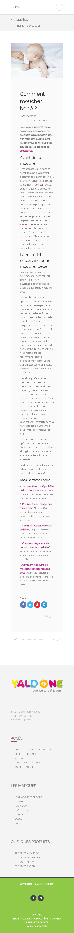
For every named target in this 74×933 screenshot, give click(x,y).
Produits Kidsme (25, 862)
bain (42, 184)
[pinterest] (41, 898)
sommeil (29, 224)
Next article (46, 639)
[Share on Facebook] (23, 604)
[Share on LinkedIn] (44, 604)
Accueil (37, 914)
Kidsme (19, 801)
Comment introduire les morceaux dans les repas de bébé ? (35, 569)
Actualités (21, 758)
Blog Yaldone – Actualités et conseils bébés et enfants (37, 920)
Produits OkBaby (25, 866)
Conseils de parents (35, 120)
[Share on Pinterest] (37, 604)
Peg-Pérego (22, 810)
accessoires (26, 150)
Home (20, 26)
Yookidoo (21, 805)
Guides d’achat (24, 767)
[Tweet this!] (30, 604)
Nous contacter (37, 926)
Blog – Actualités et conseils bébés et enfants (33, 751)
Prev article (28, 639)
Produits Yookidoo (27, 853)
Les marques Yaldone (28, 797)
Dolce (18, 818)
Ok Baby (20, 814)
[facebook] (33, 898)
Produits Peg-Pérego (28, 857)
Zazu (18, 823)
